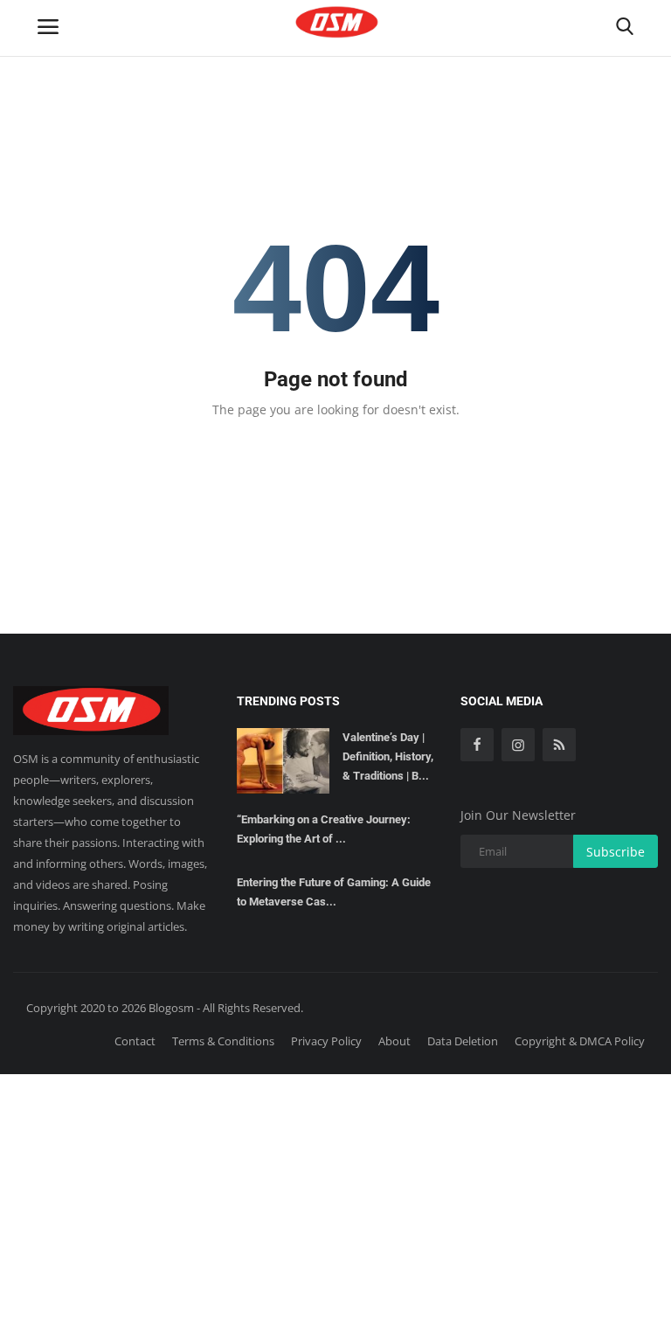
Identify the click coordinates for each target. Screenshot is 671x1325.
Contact (135, 1041)
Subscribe (615, 851)
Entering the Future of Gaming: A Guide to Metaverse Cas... (334, 892)
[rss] (559, 744)
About (394, 1041)
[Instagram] (518, 744)
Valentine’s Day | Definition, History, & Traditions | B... (387, 756)
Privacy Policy (326, 1041)
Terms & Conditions (223, 1041)
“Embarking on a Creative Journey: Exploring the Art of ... (324, 829)
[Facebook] (477, 744)
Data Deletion (462, 1041)
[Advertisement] (335, 1196)
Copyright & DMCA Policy (580, 1041)
